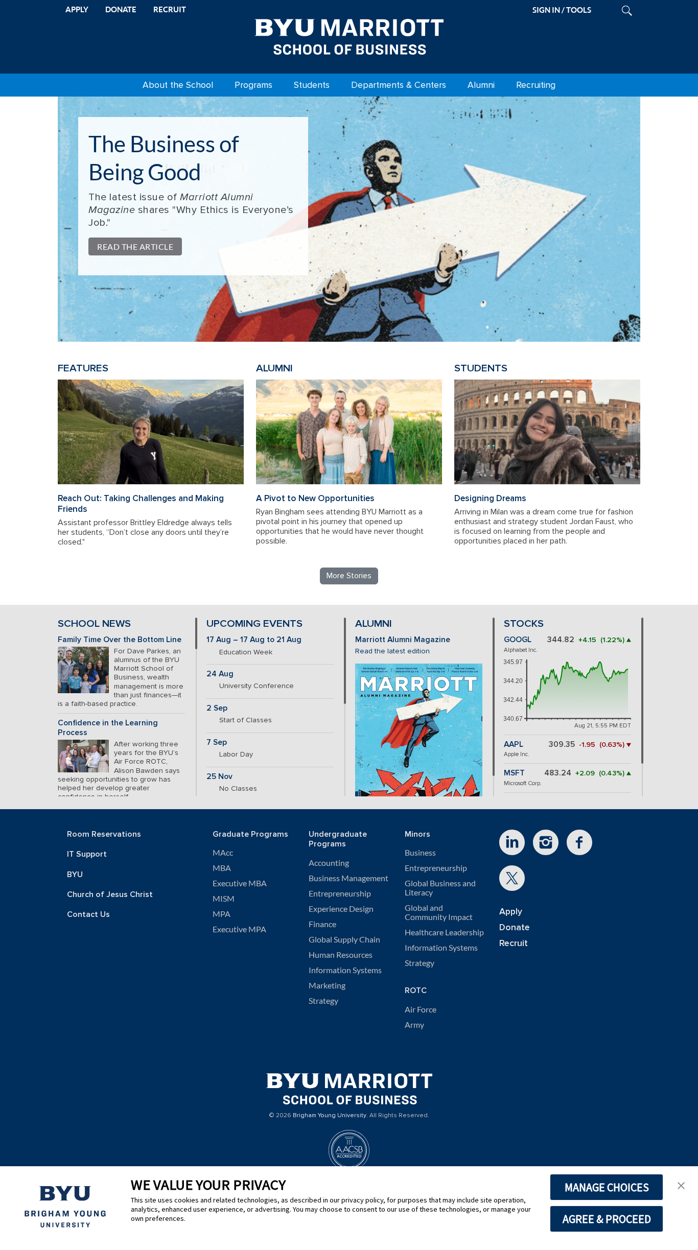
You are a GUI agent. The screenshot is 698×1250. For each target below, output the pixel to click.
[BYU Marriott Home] (349, 35)
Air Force (420, 1009)
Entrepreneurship (340, 893)
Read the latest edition (392, 651)
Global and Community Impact (439, 912)
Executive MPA (239, 929)
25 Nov (219, 777)
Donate (514, 927)
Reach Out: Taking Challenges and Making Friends (141, 503)
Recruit (513, 943)
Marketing (327, 985)
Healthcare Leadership (444, 932)
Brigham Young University (329, 1115)
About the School (178, 85)
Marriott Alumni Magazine (402, 640)
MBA (222, 867)
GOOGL (517, 640)
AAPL (513, 744)
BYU (75, 875)
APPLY (76, 9)
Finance (322, 924)
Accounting (329, 862)
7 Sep (216, 742)
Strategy (323, 1000)
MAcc (223, 852)
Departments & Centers (398, 85)
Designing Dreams (490, 498)
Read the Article (135, 246)
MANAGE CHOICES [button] (607, 1187)
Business (420, 852)
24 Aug (220, 674)
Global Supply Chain (344, 939)
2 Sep (216, 708)
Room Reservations (104, 834)
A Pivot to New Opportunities (315, 498)
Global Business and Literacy (440, 888)
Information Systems (345, 970)
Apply (510, 911)
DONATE (120, 9)
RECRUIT (169, 9)
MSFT (514, 773)
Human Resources (341, 954)
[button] (681, 1184)
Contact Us (88, 914)
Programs (253, 85)
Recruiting (535, 85)
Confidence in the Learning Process (108, 728)
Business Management (348, 878)
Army (414, 1024)
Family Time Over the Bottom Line (119, 640)
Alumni (481, 85)
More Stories (349, 576)
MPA (221, 913)
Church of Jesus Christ (110, 895)
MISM (224, 898)
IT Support (87, 854)
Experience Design (341, 908)
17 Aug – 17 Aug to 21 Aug (253, 640)
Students (312, 85)
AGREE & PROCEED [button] (607, 1219)
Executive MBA (240, 883)
